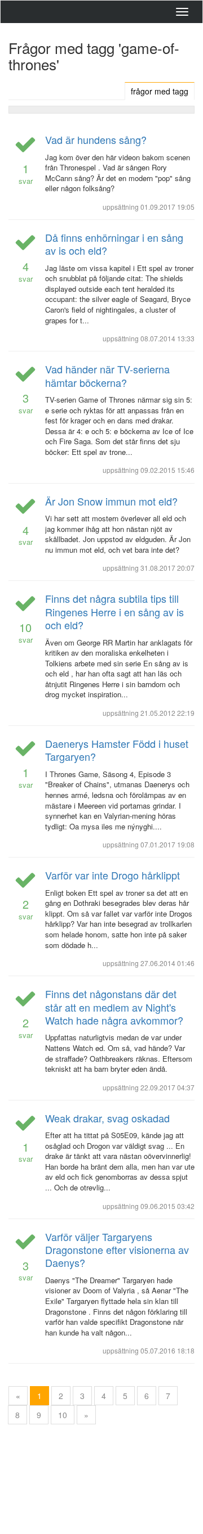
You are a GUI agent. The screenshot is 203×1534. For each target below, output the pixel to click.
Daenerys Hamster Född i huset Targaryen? (116, 750)
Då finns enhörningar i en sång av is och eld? (114, 244)
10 (62, 1414)
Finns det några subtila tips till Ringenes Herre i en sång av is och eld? (114, 611)
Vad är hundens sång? (96, 139)
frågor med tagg (159, 91)
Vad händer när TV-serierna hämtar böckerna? (107, 375)
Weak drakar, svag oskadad (107, 1118)
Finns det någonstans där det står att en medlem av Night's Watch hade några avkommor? (114, 1006)
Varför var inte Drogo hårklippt (112, 875)
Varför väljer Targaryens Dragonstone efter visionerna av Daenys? (117, 1249)
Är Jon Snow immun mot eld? (111, 501)
